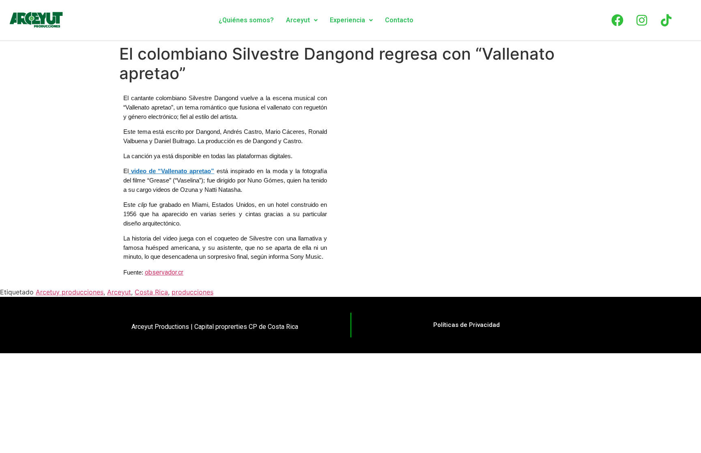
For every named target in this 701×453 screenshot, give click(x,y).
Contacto (399, 20)
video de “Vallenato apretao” (171, 170)
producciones (192, 292)
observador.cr (164, 272)
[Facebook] (617, 20)
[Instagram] (642, 20)
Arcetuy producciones (69, 292)
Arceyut (298, 20)
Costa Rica (151, 292)
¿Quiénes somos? (246, 20)
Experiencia (347, 20)
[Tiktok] (666, 20)
